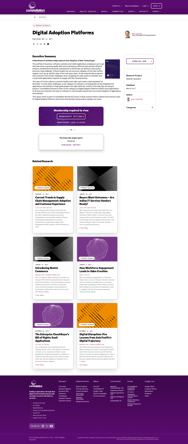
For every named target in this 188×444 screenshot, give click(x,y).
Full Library (62, 386)
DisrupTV (96, 386)
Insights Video (98, 391)
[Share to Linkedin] (41, 44)
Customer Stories (151, 389)
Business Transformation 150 (116, 387)
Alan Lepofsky (137, 34)
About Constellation (132, 6)
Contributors (63, 396)
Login (144, 6)
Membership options (70, 116)
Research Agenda (65, 389)
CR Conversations (99, 396)
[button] (34, 44)
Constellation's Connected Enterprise (132, 388)
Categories (131, 107)
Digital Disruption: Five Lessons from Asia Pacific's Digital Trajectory (95, 337)
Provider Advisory (82, 389)
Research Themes (65, 398)
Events (131, 11)
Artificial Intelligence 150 (117, 397)
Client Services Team (39, 415)
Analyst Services (88, 11)
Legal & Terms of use (39, 418)
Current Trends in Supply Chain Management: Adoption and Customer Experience (53, 200)
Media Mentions (38, 408)
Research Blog (63, 391)
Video (147, 396)
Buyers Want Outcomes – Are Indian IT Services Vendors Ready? (96, 200)
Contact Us (116, 6)
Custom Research (82, 391)
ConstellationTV (98, 389)
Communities (117, 11)
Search (156, 11)
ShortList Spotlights (100, 394)
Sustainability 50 (115, 401)
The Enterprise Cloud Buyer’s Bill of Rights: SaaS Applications (52, 337)
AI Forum (131, 392)
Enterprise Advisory (82, 401)
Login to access (78, 122)
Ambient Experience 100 (117, 393)
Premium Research (42, 26)
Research (71, 11)
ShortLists (62, 394)
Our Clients (36, 405)
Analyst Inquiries (81, 386)
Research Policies (65, 401)
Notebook (148, 394)
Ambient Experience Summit (134, 404)
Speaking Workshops (80, 398)
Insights (143, 11)
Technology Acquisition (80, 394)
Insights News (149, 386)
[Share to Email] (44, 44)
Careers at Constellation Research (44, 410)
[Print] (48, 44)
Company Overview (39, 403)
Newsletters (149, 391)
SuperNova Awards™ (117, 390)
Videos (104, 11)
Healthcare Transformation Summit (133, 396)
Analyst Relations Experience (133, 400)
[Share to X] (37, 44)
